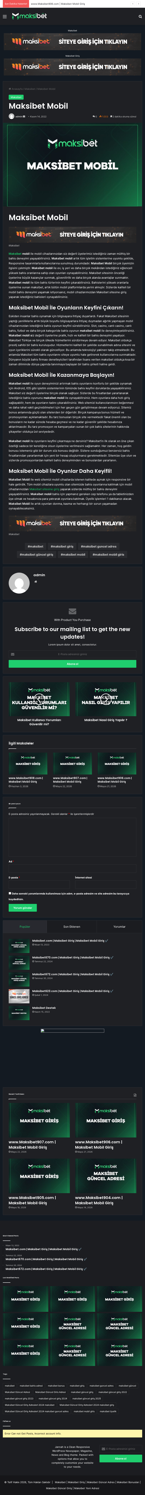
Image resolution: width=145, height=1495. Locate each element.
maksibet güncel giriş (37, 554)
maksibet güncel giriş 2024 (53, 1398)
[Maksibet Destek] (19, 1013)
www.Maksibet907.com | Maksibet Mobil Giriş (70, 780)
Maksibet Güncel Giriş (59, 1488)
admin (18, 116)
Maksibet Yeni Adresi (86, 1488)
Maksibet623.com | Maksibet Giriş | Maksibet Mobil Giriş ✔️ (72, 991)
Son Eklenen (71, 926)
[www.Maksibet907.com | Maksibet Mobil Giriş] (72, 763)
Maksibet (72, 30)
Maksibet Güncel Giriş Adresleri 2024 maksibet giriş (87, 1404)
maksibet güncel (127, 1385)
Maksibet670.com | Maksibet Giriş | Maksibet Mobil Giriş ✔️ (72, 957)
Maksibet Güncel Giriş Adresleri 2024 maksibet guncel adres (37, 1411)
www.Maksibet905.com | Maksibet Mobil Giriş (58, 3)
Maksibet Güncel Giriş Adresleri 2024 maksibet (29, 1404)
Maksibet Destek (44, 1008)
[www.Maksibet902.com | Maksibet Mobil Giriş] (25, 1353)
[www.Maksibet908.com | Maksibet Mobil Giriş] (28, 763)
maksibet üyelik (108, 1411)
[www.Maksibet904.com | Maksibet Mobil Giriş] (105, 1176)
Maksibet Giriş (73, 56)
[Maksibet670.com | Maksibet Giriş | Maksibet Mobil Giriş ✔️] (19, 963)
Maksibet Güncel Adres (101, 1482)
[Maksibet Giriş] (29, 16)
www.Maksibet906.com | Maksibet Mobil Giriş (115, 780)
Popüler (25, 926)
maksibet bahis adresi (31, 1385)
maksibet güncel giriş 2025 (86, 1398)
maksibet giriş (63, 546)
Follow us (7, 1421)
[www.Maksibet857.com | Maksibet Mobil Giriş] (72, 1353)
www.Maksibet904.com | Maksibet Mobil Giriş (99, 1200)
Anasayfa (16, 88)
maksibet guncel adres (99, 546)
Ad (11, 861)
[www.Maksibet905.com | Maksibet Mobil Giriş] (39, 1176)
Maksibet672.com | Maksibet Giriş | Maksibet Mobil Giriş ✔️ (72, 974)
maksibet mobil (74, 554)
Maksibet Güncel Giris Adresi (50, 1392)
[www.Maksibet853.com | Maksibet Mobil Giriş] (119, 1353)
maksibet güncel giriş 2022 (113, 1392)
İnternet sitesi (83, 877)
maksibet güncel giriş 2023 (19, 1398)
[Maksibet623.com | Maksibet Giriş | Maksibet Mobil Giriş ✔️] (19, 996)
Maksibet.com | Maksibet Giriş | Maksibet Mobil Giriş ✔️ (70, 941)
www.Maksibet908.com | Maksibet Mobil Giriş (26, 780)
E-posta (14, 877)
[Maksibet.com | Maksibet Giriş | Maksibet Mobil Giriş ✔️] (19, 946)
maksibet (36, 546)
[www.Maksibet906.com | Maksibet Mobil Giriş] (117, 763)
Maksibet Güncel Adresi (17, 1392)
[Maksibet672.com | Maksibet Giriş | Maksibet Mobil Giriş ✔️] (19, 979)
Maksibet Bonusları (128, 1482)
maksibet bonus (56, 1385)
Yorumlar (119, 926)
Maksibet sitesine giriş (44, 489)
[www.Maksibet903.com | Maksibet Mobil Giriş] (119, 1326)
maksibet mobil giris (109, 554)
